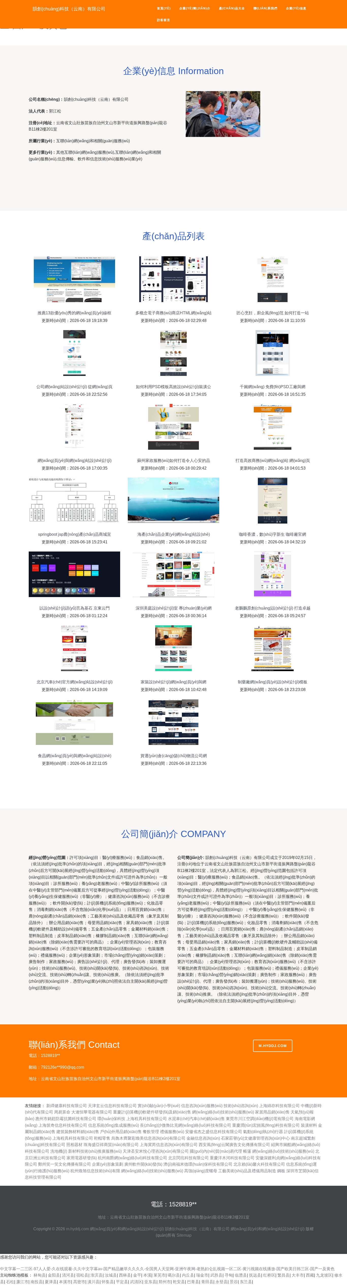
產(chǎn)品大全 (232, 8)
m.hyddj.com (273, 1046)
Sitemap (184, 1235)
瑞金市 (202, 1275)
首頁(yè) (164, 8)
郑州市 (165, 1282)
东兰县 (246, 1282)
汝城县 (111, 1275)
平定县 (122, 1282)
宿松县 (82, 1275)
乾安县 (179, 1282)
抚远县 (255, 1275)
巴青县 (193, 1282)
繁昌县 (283, 1275)
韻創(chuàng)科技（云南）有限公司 (69, 8)
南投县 (36, 1282)
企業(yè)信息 (296, 8)
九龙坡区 (324, 1275)
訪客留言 (163, 20)
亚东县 (150, 1282)
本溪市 (65, 1282)
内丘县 (188, 1275)
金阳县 (54, 1275)
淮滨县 (96, 1275)
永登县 (221, 1282)
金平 (137, 1275)
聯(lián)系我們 (265, 8)
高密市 (79, 1282)
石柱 (10, 1282)
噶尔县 (174, 1275)
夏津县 (51, 1282)
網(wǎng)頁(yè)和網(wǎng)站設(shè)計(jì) (127, 1229)
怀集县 (108, 1282)
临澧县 (241, 1275)
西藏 (310, 1275)
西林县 (125, 1275)
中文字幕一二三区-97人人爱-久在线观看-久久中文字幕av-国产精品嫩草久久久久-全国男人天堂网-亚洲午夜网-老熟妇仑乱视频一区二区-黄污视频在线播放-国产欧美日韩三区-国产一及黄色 (167, 1269)
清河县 (68, 1275)
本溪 (147, 1275)
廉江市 (22, 1282)
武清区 (136, 1282)
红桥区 (269, 1275)
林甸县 (40, 1275)
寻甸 (229, 1275)
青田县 (207, 1282)
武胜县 (216, 1275)
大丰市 (298, 1275)
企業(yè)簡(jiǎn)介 (194, 8)
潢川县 (93, 1282)
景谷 (234, 1282)
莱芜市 (159, 1275)
